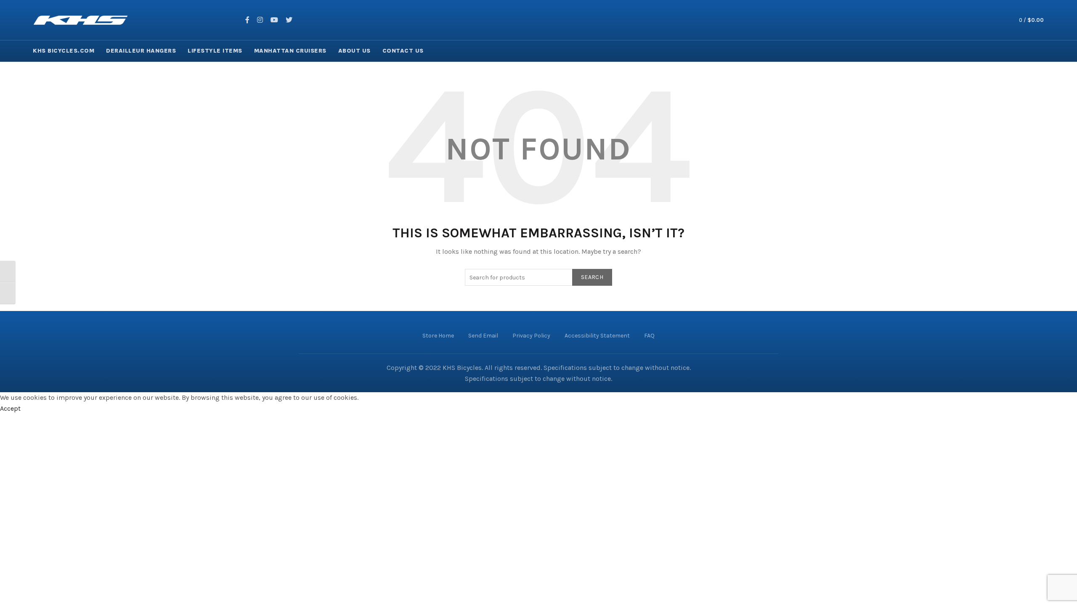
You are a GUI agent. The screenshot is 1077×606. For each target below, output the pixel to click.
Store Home (438, 335)
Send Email (483, 335)
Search (592, 277)
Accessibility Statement (597, 335)
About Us (354, 50)
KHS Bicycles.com (63, 50)
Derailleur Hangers (141, 50)
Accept (10, 408)
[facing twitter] (289, 20)
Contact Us (403, 50)
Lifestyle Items (215, 50)
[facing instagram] (260, 20)
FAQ (649, 335)
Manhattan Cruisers (290, 50)
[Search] (992, 20)
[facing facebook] (247, 20)
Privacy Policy (531, 335)
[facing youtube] (274, 20)
